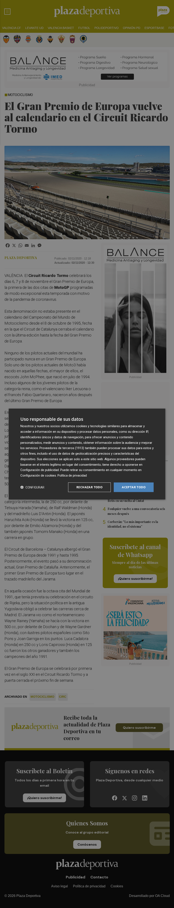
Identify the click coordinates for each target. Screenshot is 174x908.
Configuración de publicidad (39, 470)
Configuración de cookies (38, 475)
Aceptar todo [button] (134, 487)
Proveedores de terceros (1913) (61, 448)
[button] (32, 487)
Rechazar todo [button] (89, 487)
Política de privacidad (72, 475)
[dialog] (87, 454)
